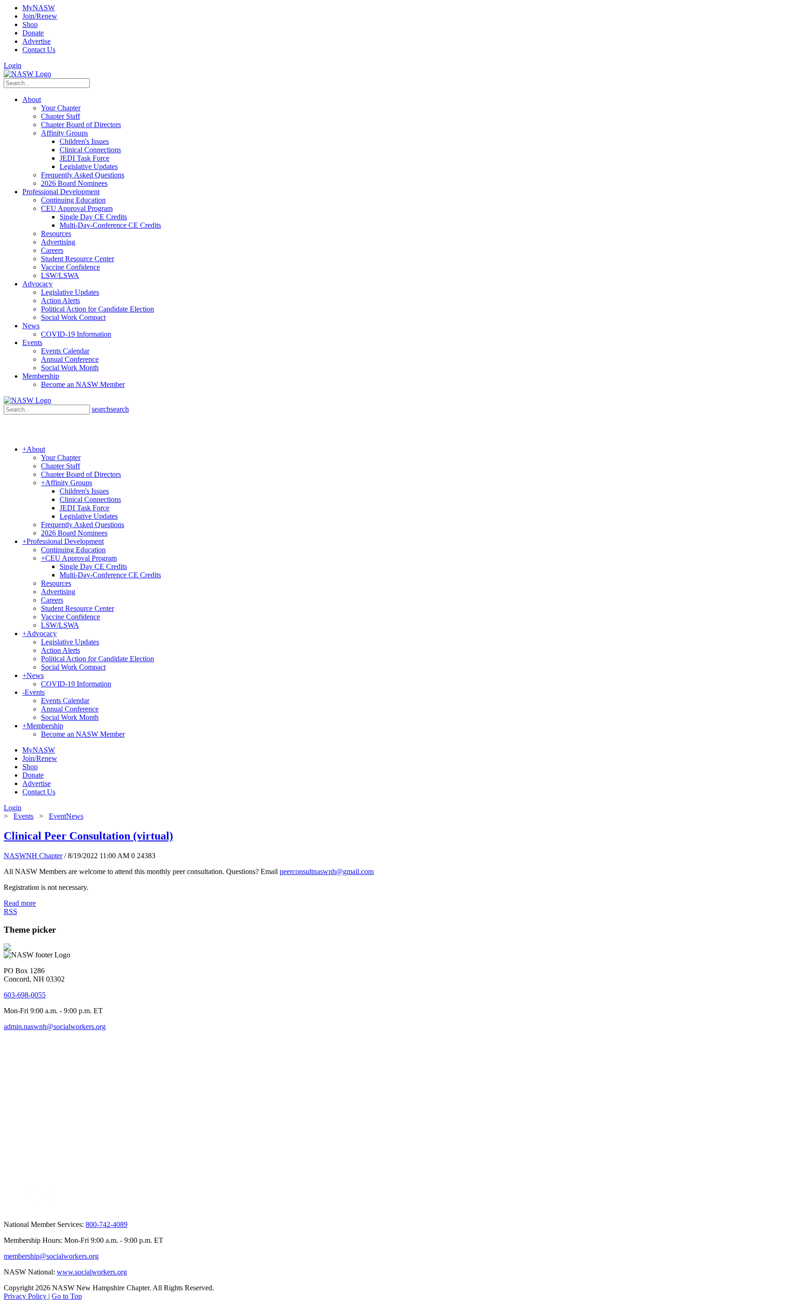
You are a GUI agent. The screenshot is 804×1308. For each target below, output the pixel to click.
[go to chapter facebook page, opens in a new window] (20, 1209)
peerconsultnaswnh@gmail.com (327, 871)
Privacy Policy (26, 1296)
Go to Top (67, 1296)
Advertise (36, 41)
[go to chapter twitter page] (9, 1209)
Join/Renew (39, 16)
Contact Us (38, 50)
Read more (20, 903)
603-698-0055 (25, 995)
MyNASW (38, 8)
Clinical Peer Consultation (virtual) (88, 836)
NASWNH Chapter (33, 856)
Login (12, 65)
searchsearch (110, 409)
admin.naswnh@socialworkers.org (55, 1026)
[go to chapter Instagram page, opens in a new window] (146, 1209)
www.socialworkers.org (92, 1272)
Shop (30, 24)
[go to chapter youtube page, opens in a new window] (42, 1209)
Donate (33, 33)
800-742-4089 (106, 1224)
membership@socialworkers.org (51, 1256)
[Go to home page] (27, 74)
